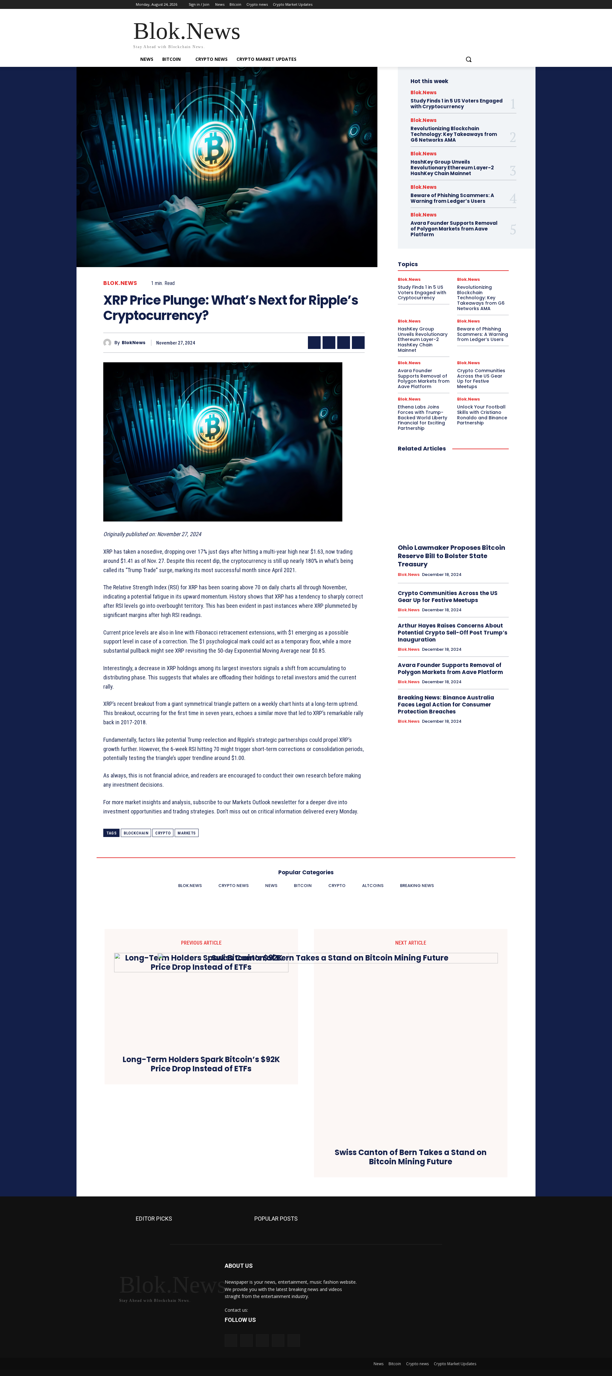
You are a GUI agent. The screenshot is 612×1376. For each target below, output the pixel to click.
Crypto (163, 833)
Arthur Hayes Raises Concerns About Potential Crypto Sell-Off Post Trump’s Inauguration (452, 632)
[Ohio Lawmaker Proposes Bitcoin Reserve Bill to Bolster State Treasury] (453, 498)
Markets (187, 833)
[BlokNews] (108, 343)
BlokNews (133, 342)
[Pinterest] (343, 342)
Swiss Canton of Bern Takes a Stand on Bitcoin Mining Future (411, 1157)
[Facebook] (437, 4)
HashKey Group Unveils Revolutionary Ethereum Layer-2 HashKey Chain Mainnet (452, 168)
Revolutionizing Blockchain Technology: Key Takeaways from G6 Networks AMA (454, 134)
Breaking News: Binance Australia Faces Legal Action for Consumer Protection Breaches (446, 704)
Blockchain (136, 833)
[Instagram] (446, 4)
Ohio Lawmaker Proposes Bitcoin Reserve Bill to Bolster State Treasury (451, 556)
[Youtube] (472, 4)
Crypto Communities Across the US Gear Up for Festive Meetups (481, 378)
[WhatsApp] (358, 342)
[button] (468, 59)
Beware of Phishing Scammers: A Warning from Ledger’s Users (452, 198)
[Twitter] (455, 4)
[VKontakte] (294, 1340)
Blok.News (120, 283)
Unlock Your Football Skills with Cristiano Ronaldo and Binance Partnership (482, 415)
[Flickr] (262, 1340)
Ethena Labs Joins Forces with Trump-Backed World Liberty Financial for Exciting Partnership (422, 417)
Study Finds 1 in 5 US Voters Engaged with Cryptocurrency (457, 103)
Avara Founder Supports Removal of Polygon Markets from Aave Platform (454, 229)
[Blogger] (231, 1340)
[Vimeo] (463, 4)
